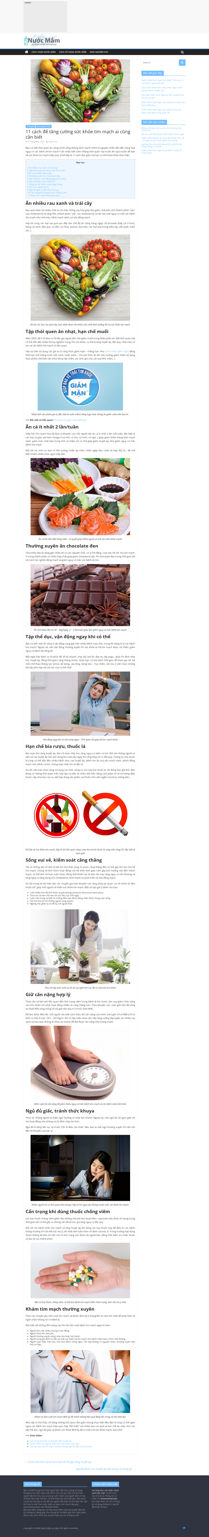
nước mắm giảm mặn (116, 351)
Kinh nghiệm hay (99, 52)
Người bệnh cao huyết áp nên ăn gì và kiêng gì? (106, 1469)
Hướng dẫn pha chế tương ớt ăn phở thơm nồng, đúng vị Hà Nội (161, 145)
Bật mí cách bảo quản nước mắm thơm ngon (162, 134)
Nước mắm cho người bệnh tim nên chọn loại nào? (54, 1443)
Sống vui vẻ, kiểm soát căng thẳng (44, 184)
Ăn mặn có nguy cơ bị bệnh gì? (70, 420)
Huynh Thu (53, 141)
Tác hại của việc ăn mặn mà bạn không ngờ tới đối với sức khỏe (61, 1446)
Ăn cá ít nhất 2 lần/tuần (39, 173)
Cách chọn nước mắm (43, 52)
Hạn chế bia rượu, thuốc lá (41, 181)
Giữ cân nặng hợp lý (38, 187)
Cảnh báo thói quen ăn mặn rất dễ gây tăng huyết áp (58, 1462)
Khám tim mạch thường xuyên (43, 195)
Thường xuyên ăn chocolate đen (43, 175)
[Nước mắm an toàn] (26, 52)
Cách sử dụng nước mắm (72, 52)
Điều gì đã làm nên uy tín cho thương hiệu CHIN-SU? (161, 129)
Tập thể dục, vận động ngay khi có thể (46, 178)
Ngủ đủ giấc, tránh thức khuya (42, 189)
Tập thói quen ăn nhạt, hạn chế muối (46, 170)
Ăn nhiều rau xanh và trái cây (42, 167)
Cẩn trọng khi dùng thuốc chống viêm (47, 192)
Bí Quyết (30, 126)
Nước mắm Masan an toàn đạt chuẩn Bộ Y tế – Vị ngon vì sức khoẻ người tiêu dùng (162, 139)
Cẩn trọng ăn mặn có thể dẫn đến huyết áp (51, 1440)
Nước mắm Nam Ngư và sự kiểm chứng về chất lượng (161, 151)
